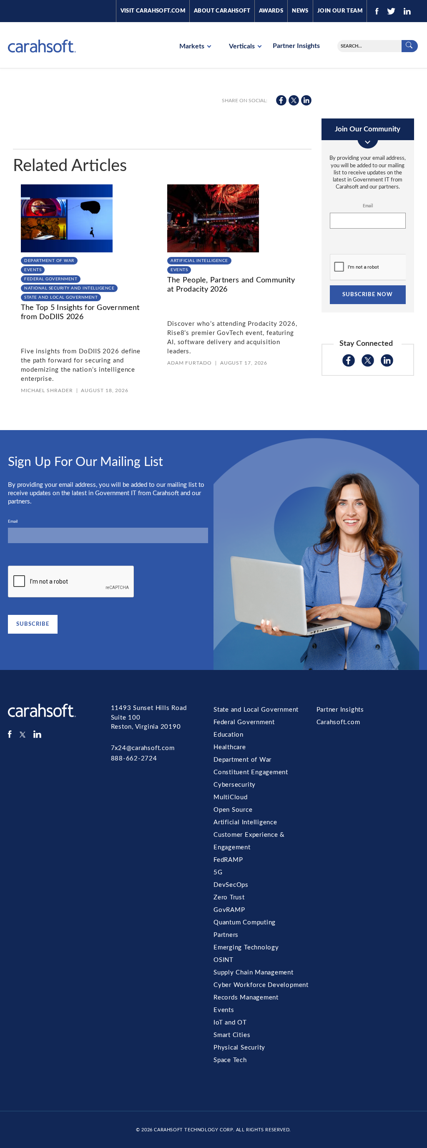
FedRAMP (228, 860)
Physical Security (239, 1048)
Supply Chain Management (254, 972)
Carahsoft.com (338, 722)
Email (368, 206)
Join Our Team (339, 11)
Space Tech (230, 1060)
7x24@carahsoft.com (143, 748)
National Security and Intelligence (69, 288)
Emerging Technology (246, 947)
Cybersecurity (235, 785)
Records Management (246, 997)
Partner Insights (296, 46)
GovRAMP (229, 910)
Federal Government (50, 279)
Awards (271, 11)
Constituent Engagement (251, 772)
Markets (192, 46)
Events (32, 270)
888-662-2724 (134, 758)
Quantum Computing (245, 922)
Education (229, 735)
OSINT (224, 960)
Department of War (49, 261)
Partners (226, 935)
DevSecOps (231, 885)
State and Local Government (61, 297)
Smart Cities (232, 1035)
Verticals (242, 46)
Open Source (233, 810)
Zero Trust (229, 897)
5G (218, 872)
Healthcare (230, 747)
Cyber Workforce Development (261, 985)
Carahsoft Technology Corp (193, 1130)
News (300, 11)
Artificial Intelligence (199, 261)
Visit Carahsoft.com (153, 11)
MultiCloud (231, 797)
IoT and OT (230, 1023)
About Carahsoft (222, 11)
